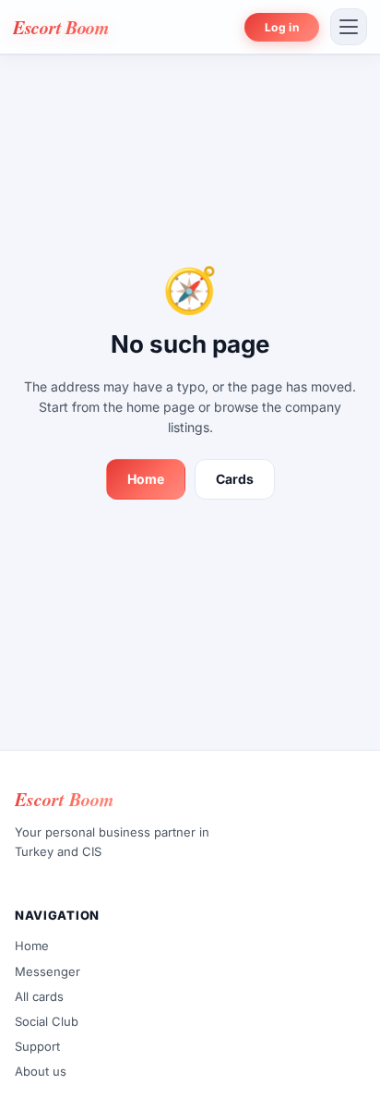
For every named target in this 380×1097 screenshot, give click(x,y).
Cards (235, 479)
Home (145, 479)
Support (37, 1046)
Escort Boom (61, 27)
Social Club (46, 1021)
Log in (282, 27)
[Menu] (348, 26)
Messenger (47, 970)
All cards (39, 996)
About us (40, 1071)
